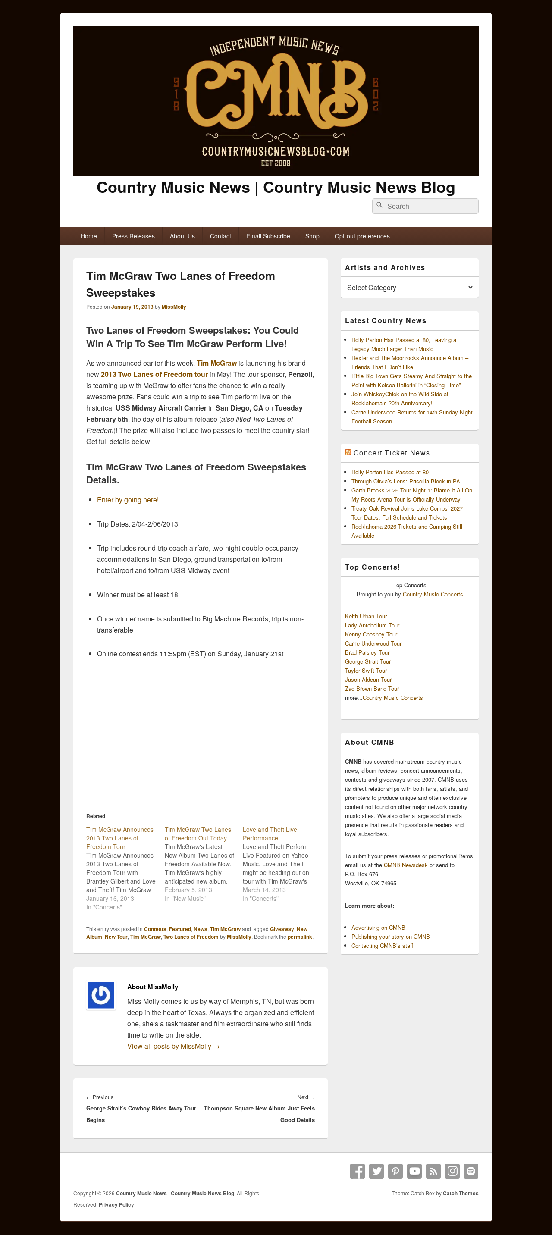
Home (89, 236)
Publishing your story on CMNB (390, 936)
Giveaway (282, 929)
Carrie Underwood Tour (373, 643)
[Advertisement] (201, 732)
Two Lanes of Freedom (191, 936)
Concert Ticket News (392, 453)
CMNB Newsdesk (406, 865)
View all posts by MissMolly (173, 1046)
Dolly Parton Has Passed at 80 (390, 472)
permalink (300, 936)
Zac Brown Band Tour (372, 688)
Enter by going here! (128, 500)
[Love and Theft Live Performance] (282, 864)
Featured (180, 929)
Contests (155, 929)
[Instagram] (452, 1171)
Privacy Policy (116, 1204)
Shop (312, 236)
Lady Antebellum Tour (372, 625)
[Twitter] (376, 1171)
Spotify (471, 1171)
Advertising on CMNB (378, 927)
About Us (182, 236)
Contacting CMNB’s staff (382, 945)
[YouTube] (414, 1171)
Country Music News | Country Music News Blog (276, 186)
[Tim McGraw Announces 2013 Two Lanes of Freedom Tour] (125, 868)
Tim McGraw (217, 363)
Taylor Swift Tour (366, 670)
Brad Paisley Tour (367, 652)
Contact (220, 236)
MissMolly (174, 306)
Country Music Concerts (433, 594)
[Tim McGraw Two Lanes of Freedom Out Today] (204, 864)
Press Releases (133, 236)
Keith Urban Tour (366, 616)
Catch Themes (461, 1193)
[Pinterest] (395, 1171)
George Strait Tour (368, 661)
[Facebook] (357, 1171)
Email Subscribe (268, 236)
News (200, 929)
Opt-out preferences (362, 236)
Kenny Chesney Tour (371, 634)
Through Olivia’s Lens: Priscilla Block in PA (405, 481)
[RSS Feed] (433, 1171)
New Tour (116, 936)
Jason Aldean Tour (368, 679)
